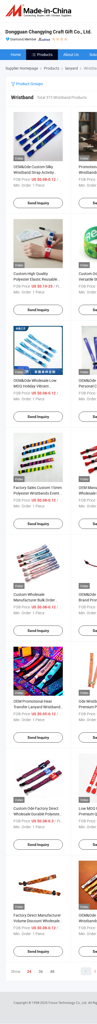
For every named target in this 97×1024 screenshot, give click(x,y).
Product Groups (29, 83)
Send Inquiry (38, 203)
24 (29, 971)
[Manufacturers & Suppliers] (39, 10)
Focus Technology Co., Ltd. (68, 1002)
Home (16, 54)
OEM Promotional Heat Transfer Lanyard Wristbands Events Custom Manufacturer (38, 707)
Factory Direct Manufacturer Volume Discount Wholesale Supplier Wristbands (37, 921)
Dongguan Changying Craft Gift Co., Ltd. (48, 32)
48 (52, 971)
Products (45, 54)
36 (41, 971)
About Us (71, 54)
